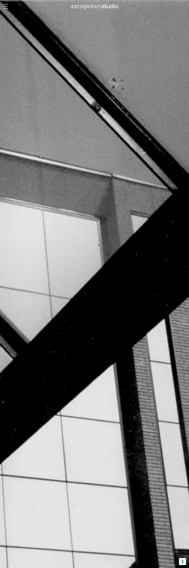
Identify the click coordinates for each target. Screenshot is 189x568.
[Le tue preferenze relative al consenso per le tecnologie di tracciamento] (182, 561)
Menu (5, 6)
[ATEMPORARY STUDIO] (94, 6)
